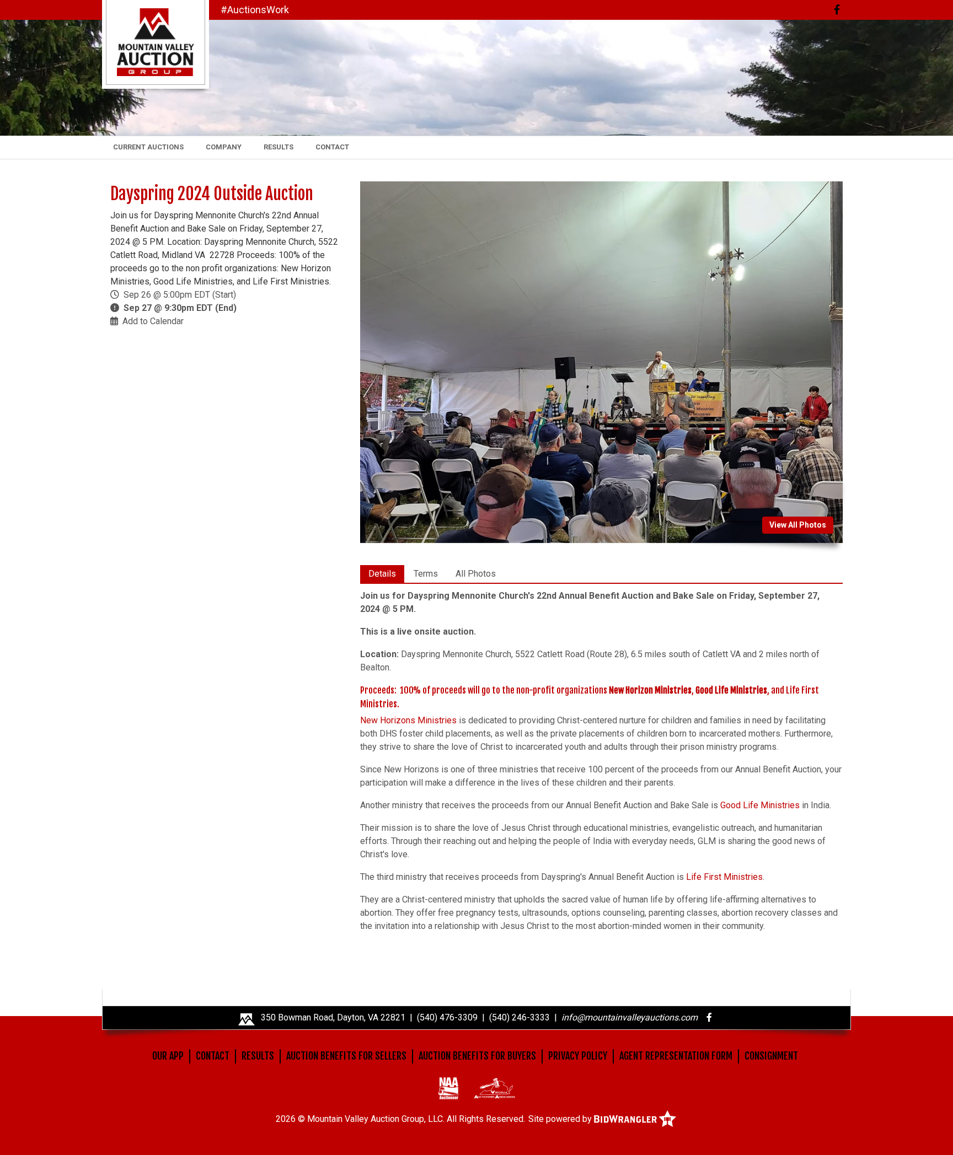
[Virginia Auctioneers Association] (494, 1087)
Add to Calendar (153, 321)
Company (224, 147)
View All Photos (797, 524)
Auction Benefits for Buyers (477, 1056)
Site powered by (561, 1119)
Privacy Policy (577, 1056)
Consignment (771, 1056)
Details (382, 573)
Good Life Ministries (760, 805)
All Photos (476, 573)
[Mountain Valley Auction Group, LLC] (155, 41)
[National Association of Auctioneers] (448, 1087)
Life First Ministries (724, 877)
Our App (168, 1056)
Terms (426, 573)
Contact (332, 147)
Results (278, 147)
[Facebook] (837, 9)
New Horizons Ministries (408, 720)
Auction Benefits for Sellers (346, 1056)
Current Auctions (148, 147)
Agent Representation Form (675, 1056)
